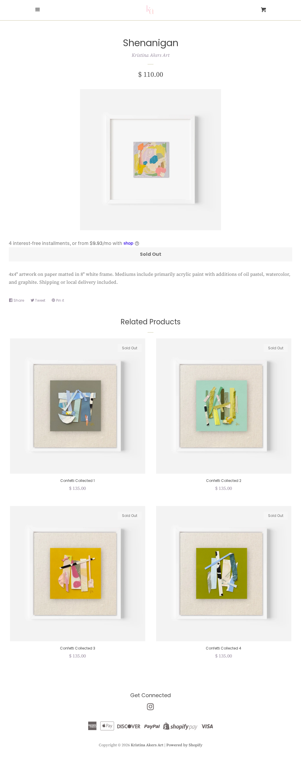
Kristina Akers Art (151, 55)
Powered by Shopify (184, 744)
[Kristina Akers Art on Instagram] (150, 707)
